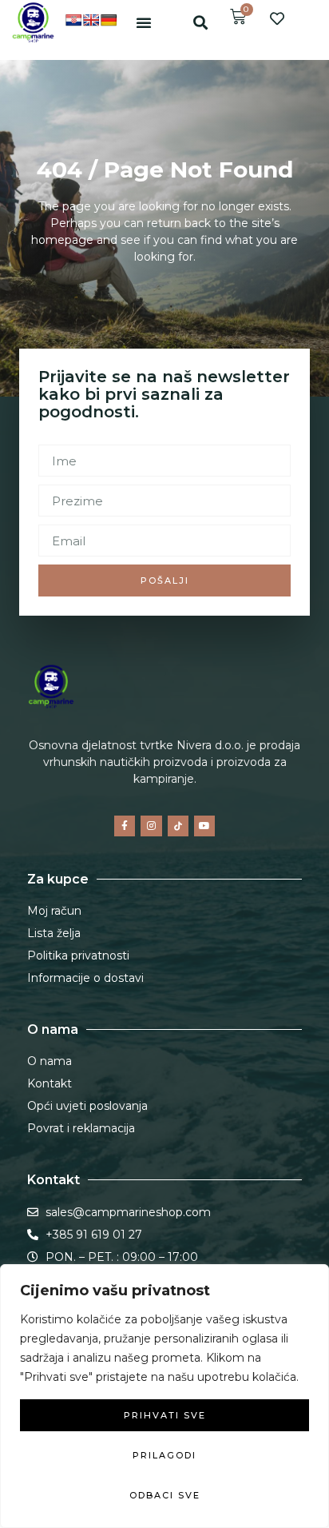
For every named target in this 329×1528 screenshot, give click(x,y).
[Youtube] (204, 826)
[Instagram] (151, 826)
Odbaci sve (164, 1495)
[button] (144, 22)
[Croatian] (73, 20)
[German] (109, 20)
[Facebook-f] (124, 826)
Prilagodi (164, 1455)
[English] (91, 20)
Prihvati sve (165, 1415)
